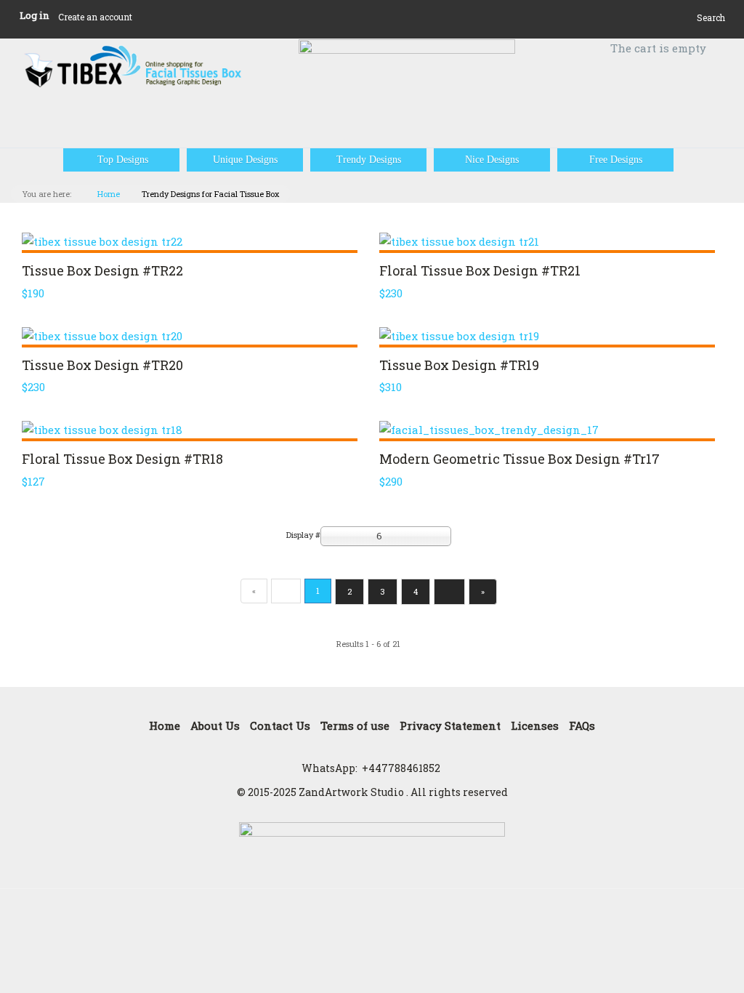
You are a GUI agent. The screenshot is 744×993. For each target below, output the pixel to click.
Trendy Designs (368, 159)
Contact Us (280, 725)
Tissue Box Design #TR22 (102, 270)
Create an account (95, 17)
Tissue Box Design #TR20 (102, 365)
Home (108, 193)
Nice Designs (492, 159)
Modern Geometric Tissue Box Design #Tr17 (519, 458)
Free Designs (615, 159)
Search (711, 17)
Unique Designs (245, 159)
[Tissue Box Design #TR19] (547, 336)
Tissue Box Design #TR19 (459, 365)
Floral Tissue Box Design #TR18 (122, 458)
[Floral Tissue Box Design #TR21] (547, 241)
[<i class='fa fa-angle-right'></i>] (449, 592)
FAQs (582, 725)
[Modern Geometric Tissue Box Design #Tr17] (547, 429)
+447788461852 (401, 768)
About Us (215, 725)
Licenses (535, 725)
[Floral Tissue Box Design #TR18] (189, 429)
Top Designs (121, 159)
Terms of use (354, 725)
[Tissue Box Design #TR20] (189, 336)
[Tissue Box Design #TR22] (189, 241)
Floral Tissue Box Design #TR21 (480, 270)
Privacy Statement (450, 725)
